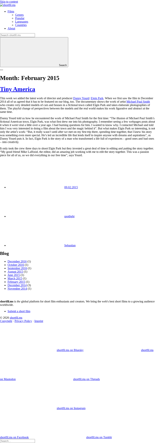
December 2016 (17, 261)
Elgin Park (97, 98)
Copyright (6, 321)
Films (11, 11)
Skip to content (9, 1)
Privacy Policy (23, 321)
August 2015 (15, 271)
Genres (19, 14)
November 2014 (17, 288)
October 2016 (16, 264)
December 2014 (17, 285)
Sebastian (70, 245)
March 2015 (15, 278)
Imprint (38, 321)
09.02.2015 (71, 187)
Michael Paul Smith (138, 101)
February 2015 (16, 281)
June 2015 (14, 275)
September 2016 (17, 268)
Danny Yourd (81, 98)
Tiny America (17, 89)
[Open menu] (1, 69)
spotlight (69, 216)
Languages (21, 21)
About (11, 28)
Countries (21, 25)
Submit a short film (19, 311)
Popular (19, 18)
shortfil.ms (16, 317)
